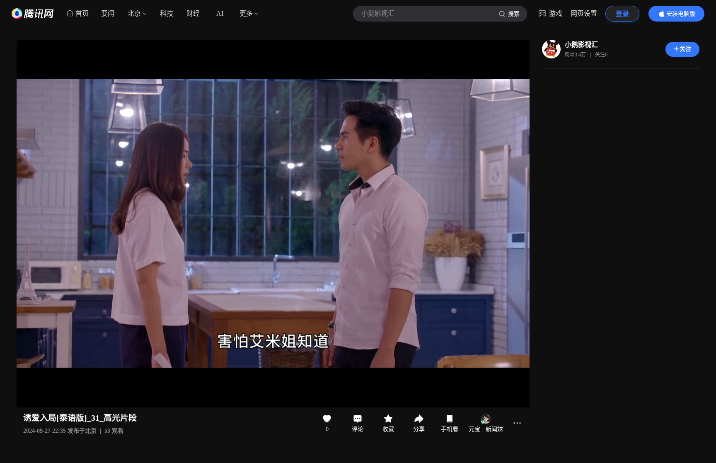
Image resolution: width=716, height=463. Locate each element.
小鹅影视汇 (581, 44)
